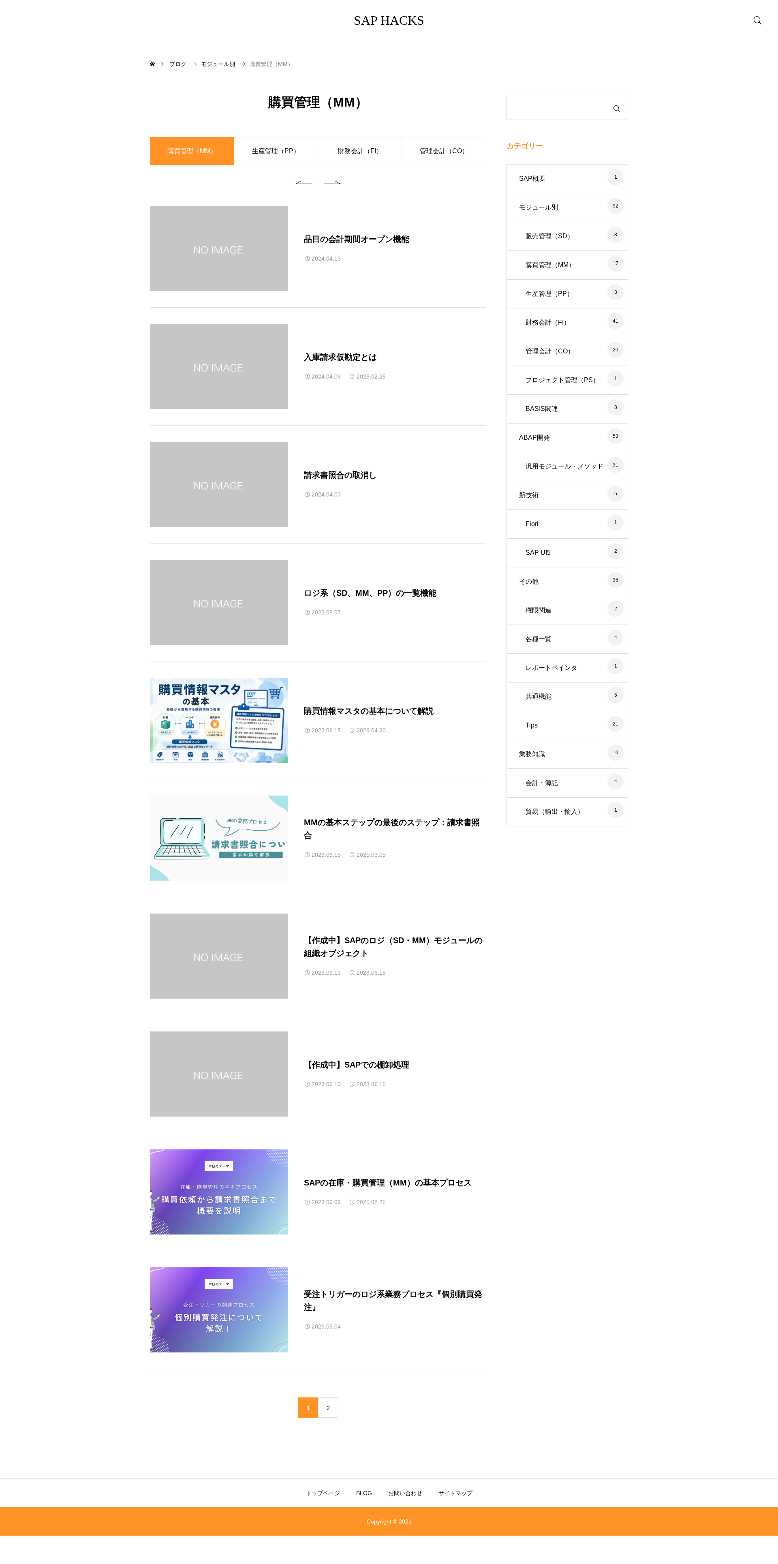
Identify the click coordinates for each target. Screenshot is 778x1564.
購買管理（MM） (550, 264)
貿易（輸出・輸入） (555, 811)
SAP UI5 (538, 552)
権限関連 (538, 610)
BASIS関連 (542, 408)
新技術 (529, 495)
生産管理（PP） (276, 151)
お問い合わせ (405, 1493)
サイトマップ (455, 1493)
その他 (529, 581)
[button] (306, 181)
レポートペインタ (551, 667)
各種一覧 (538, 638)
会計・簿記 (542, 782)
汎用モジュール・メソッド (564, 466)
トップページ (323, 1493)
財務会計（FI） (360, 151)
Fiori (532, 523)
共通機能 (538, 696)
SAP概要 (532, 178)
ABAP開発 (534, 437)
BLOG (364, 1493)
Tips (532, 725)
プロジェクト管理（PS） (562, 380)
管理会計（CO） (444, 151)
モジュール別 (538, 207)
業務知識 (532, 754)
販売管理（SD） (550, 236)
